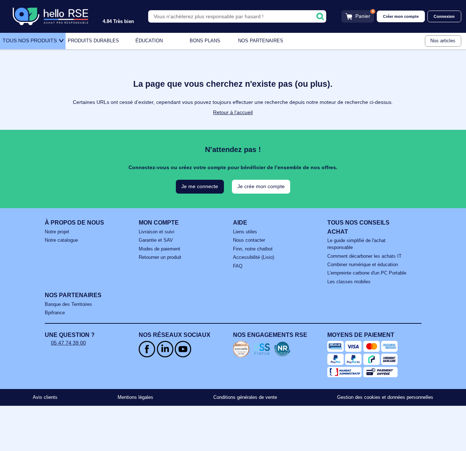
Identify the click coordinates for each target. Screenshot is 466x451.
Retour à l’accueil (233, 112)
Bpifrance (55, 312)
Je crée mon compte (261, 186)
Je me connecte (199, 186)
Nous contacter (249, 240)
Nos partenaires (260, 40)
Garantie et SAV (156, 240)
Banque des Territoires (68, 304)
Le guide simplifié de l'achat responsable (356, 244)
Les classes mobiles (349, 281)
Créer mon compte (401, 16)
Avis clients (45, 397)
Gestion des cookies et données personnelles (385, 397)
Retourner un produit (160, 257)
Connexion (444, 16)
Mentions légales (135, 397)
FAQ (237, 266)
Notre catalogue (61, 240)
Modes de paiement (159, 249)
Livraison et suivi (156, 231)
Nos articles (442, 40)
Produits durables (93, 40)
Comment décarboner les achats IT (364, 256)
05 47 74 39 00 (68, 343)
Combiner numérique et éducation (362, 264)
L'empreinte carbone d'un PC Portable (366, 273)
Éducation (149, 40)
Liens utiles (245, 231)
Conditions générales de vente (245, 397)
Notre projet (57, 231)
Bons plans (205, 40)
